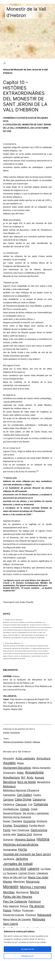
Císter (34, 809)
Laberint (33, 868)
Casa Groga (23, 799)
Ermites (7, 825)
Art (23, 777)
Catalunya (39, 799)
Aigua (20, 763)
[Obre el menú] (4, 63)
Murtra (34, 892)
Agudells (9, 763)
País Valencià (11, 906)
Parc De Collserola (15, 901)
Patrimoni (34, 901)
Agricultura (43, 758)
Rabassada (44, 914)
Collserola (41, 804)
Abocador (8, 758)
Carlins (37, 795)
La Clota (46, 868)
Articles (6, 732)
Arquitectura (11, 777)
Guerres (37, 834)
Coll (30, 804)
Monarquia (33, 881)
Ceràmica (8, 804)
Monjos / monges (33, 887)
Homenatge (10, 849)
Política (17, 910)
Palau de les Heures (17, 896)
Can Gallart (24, 794)
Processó (30, 914)
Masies (7, 881)
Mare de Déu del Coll (15, 877)
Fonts (6, 830)
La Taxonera (10, 873)
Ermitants (42, 821)
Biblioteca (9, 786)
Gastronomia (39, 830)
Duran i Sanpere (12, 821)
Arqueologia (34, 772)
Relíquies (36, 742)
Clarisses (21, 804)
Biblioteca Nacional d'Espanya (21, 790)
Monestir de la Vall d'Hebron (17, 751)
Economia (29, 821)
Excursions (21, 825)
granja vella (9, 834)
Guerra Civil (24, 834)
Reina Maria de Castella (17, 919)
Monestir (28, 742)
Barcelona (9, 782)
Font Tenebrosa (20, 830)
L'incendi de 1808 (14, 868)
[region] (27, 944)
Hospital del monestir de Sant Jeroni (27, 854)
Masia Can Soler (38, 877)
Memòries (19, 881)
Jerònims (22, 858)
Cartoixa (8, 799)
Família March (37, 825)
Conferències (11, 809)
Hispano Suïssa (25, 839)
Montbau (9, 892)
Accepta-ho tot (27, 949)
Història (43, 839)
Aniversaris (9, 772)
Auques (39, 777)
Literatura (42, 873)
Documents (15, 732)
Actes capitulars (25, 758)
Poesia (7, 910)
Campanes (9, 794)
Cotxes (24, 809)
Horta (22, 849)
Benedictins (43, 782)
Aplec (20, 772)
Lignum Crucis (26, 873)
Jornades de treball (18, 864)
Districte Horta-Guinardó (17, 817)
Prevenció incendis (13, 914)
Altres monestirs (41, 767)
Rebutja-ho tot (27, 956)
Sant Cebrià (10, 923)
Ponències (28, 910)
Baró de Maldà (26, 782)
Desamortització (12, 813)
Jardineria (8, 858)
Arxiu (30, 777)
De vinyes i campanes (36, 813)
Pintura (24, 906)
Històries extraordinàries (13, 742)
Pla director (37, 906)
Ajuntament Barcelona (17, 767)
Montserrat (22, 892)
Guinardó (8, 839)
